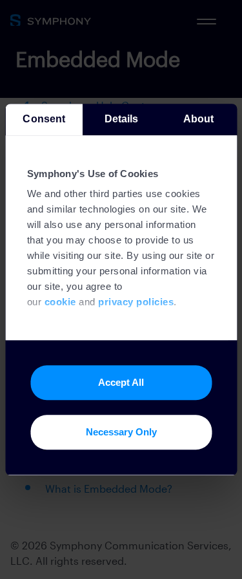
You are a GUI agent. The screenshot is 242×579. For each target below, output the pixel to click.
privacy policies (136, 302)
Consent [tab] (44, 118)
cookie (60, 302)
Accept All (121, 382)
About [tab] (198, 118)
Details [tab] (121, 118)
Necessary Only (121, 431)
